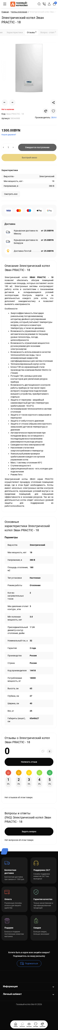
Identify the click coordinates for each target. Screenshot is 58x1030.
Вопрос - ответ (48, 32)
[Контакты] (44, 4)
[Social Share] (53, 102)
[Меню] (4, 4)
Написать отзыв (29, 762)
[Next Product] (12, 102)
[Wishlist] (53, 111)
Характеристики (15, 32)
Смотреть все (10, 194)
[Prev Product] (4, 102)
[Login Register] (49, 4)
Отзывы (31, 32)
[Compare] (46, 111)
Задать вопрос (29, 831)
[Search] (39, 4)
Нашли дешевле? (8, 135)
